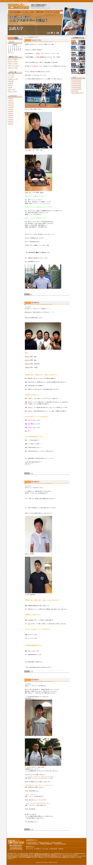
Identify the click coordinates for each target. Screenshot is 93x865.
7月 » (12, 52)
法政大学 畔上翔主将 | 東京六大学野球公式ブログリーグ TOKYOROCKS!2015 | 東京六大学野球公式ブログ (46, 24)
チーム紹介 (46, 848)
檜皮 (29, 407)
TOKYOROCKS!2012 (76, 85)
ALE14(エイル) (10, 858)
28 (20, 50)
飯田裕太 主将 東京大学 (44, 842)
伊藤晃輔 (30, 620)
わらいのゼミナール (64, 853)
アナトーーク (16, 854)
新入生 (31, 473)
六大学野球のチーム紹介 (38, 12)
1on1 (52, 853)
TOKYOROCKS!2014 (76, 81)
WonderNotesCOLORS (12, 855)
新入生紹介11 (35, 302)
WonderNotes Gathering (67, 855)
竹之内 (28, 767)
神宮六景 (56, 12)
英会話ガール (40, 855)
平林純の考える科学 (24, 854)
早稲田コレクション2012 (56, 854)
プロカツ (11, 854)
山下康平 (27, 594)
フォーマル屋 (78, 857)
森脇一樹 (27, 554)
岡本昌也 (27, 356)
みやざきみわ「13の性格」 (28, 853)
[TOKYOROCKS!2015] (16, 848)
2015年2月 (11, 123)
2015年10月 (11, 107)
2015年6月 (11, 115)
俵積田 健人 (28, 192)
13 (18, 48)
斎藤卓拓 (27, 367)
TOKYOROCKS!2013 (76, 83)
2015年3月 (11, 121)
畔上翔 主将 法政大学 (32, 842)
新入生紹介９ (35, 679)
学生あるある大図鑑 (32, 855)
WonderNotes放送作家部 (23, 855)
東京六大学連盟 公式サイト (78, 92)
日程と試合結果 (54, 848)
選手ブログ (11, 89)
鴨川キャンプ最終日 (13, 59)
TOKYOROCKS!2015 (76, 79)
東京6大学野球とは (27, 12)
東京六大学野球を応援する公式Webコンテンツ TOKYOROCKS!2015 (14, 1)
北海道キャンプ (12, 79)
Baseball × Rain (36, 40)
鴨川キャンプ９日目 (13, 67)
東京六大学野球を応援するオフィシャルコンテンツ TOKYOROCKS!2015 (18, 5)
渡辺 (31, 294)
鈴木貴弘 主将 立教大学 (56, 842)
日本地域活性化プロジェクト (56, 855)
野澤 (29, 411)
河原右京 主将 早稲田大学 (33, 843)
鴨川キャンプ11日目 (13, 63)
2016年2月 (11, 98)
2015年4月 (11, 119)
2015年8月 (11, 111)
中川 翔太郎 (28, 150)
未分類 (10, 83)
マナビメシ (31, 854)
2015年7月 (11, 113)
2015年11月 (11, 104)
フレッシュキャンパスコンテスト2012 (70, 854)
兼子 (29, 402)
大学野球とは (38, 848)
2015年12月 (11, 102)
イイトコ (71, 853)
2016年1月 (11, 100)
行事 (10, 87)
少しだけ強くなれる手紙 (52, 857)
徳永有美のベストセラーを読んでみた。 (43, 853)
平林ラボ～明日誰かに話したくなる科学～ (66, 857)
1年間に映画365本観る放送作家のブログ (42, 854)
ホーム (25, 37)
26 (16, 50)
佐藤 (39, 767)
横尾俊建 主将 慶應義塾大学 (47, 843)
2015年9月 (11, 109)
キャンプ (11, 74)
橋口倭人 (27, 360)
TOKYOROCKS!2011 (76, 87)
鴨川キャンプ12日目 (13, 61)
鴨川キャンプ (12, 91)
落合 (29, 623)
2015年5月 (11, 117)
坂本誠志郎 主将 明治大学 (60, 843)
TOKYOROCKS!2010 (76, 89)
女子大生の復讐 (46, 855)
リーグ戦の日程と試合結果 (47, 12)
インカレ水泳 (19, 853)
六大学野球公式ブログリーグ (14, 12)
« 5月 (9, 52)
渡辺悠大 (38, 53)
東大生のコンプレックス (78, 855)
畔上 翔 (27, 109)
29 (8, 51)
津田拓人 (27, 363)
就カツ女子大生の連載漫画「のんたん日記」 (29, 857)
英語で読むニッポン (43, 857)
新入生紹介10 (35, 481)
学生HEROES (57, 853)
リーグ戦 (11, 76)
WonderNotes (75, 90)
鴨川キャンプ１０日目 (14, 65)
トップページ (30, 848)
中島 (29, 398)
